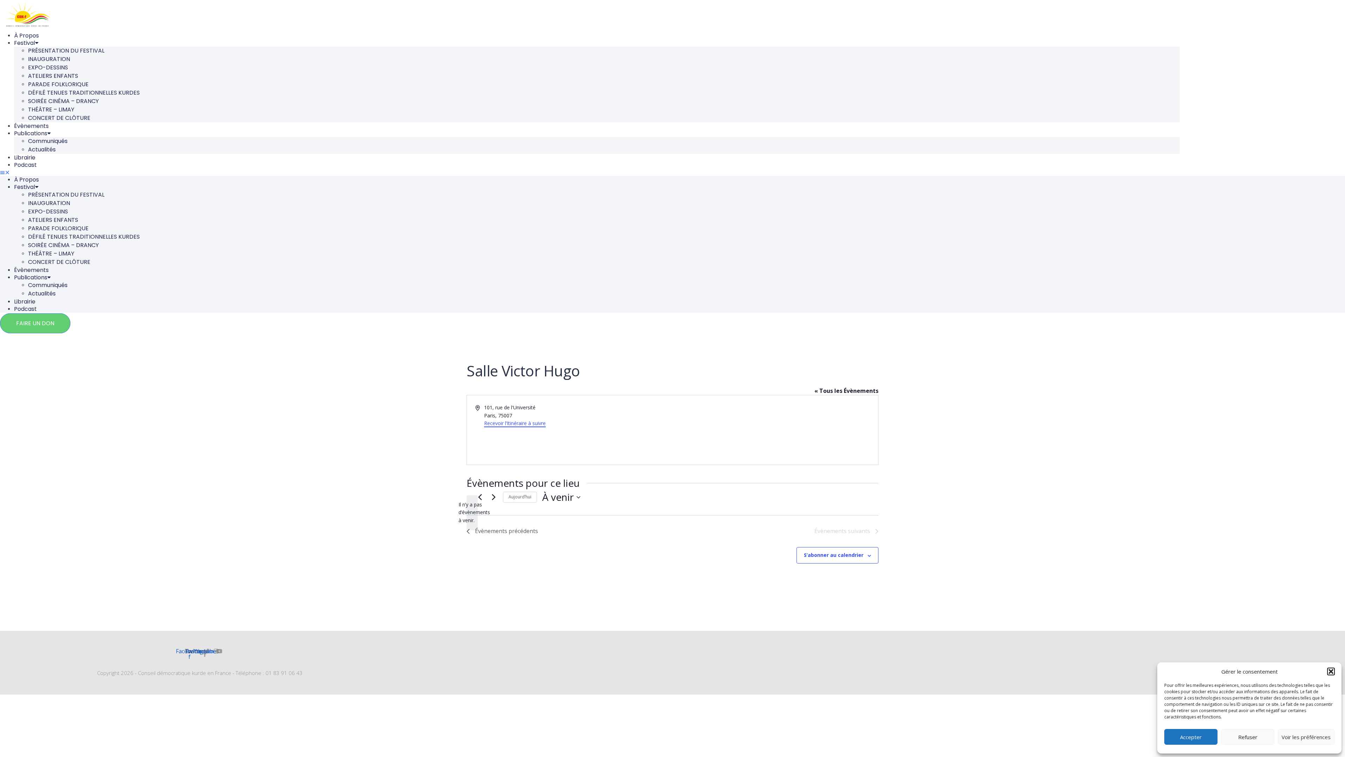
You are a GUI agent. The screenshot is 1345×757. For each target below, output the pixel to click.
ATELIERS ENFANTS (53, 76)
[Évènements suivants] (493, 497)
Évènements (31, 126)
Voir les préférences (1306, 737)
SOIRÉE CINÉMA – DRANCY (63, 101)
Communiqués (48, 141)
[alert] (472, 512)
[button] (1330, 671)
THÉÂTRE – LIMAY (51, 109)
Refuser (1247, 737)
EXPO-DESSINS (48, 67)
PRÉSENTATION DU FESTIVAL (66, 51)
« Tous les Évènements (846, 391)
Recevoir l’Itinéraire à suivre (515, 423)
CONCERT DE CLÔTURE (59, 118)
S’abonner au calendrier (833, 555)
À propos (26, 36)
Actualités (42, 149)
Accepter (1191, 737)
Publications (30, 133)
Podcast (25, 165)
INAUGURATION (49, 59)
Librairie (24, 158)
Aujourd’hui (520, 497)
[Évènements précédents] (480, 497)
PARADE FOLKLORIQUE (58, 84)
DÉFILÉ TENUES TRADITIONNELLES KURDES (84, 93)
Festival (24, 43)
